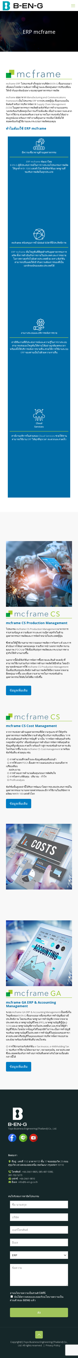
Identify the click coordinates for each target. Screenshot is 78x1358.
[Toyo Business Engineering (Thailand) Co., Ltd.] (23, 5)
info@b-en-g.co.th (28, 1182)
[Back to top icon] (39, 1335)
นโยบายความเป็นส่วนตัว (27, 1293)
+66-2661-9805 (30, 1171)
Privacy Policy (53, 1345)
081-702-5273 (15, 1175)
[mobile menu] (73, 5)
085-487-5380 (46, 1171)
